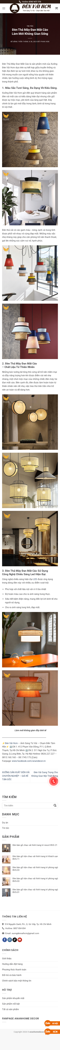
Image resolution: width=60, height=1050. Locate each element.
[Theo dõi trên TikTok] (14, 940)
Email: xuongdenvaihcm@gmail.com (22, 933)
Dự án (5, 822)
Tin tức (30, 26)
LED (35, 579)
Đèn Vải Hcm (11, 743)
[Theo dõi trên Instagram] (9, 940)
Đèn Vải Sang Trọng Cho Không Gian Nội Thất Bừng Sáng (44, 776)
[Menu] (3, 8)
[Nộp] (55, 805)
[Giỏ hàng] (56, 8)
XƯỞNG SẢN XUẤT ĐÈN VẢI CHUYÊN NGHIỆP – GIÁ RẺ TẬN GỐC (15, 776)
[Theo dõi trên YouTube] (19, 940)
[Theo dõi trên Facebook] (4, 940)
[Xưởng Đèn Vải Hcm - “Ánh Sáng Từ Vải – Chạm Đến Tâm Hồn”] (30, 8)
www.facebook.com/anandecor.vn (29, 761)
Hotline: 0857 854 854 (15, 928)
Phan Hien (45, 42)
